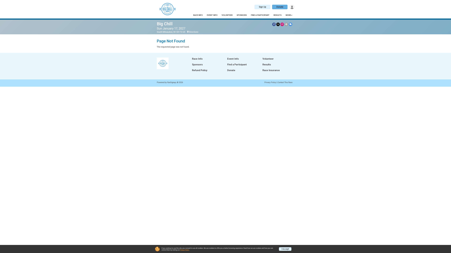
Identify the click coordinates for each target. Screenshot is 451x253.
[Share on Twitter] (278, 24)
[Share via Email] (286, 24)
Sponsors (242, 15)
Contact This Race (285, 82)
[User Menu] (292, 7)
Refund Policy (199, 70)
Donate (279, 7)
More (288, 15)
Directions (193, 32)
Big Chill (165, 23)
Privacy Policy (270, 82)
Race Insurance (271, 70)
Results (278, 15)
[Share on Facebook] (274, 24)
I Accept (285, 249)
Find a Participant (260, 15)
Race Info (198, 15)
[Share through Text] (290, 24)
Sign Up (262, 7)
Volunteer (227, 15)
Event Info (212, 15)
